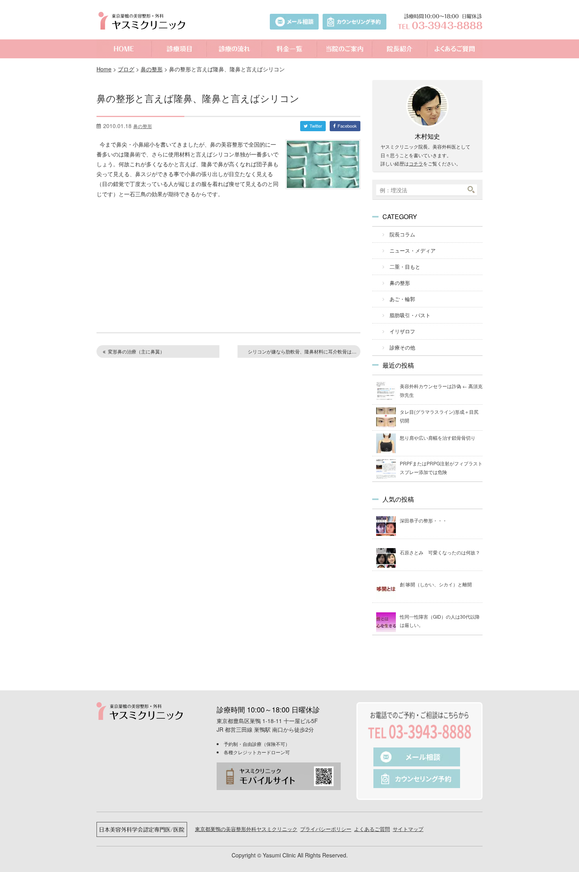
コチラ (416, 163)
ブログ (126, 69)
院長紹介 (399, 48)
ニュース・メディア (413, 250)
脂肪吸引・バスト (410, 315)
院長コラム (402, 234)
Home (103, 69)
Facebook (347, 126)
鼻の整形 (152, 69)
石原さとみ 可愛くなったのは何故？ (440, 552)
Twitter (316, 126)
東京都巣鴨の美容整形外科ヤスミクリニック (246, 829)
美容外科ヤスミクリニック (143, 21)
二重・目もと (405, 266)
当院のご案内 (344, 48)
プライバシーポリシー (325, 829)
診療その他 (402, 347)
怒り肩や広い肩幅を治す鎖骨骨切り (437, 437)
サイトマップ (408, 829)
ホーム (124, 48)
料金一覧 (289, 48)
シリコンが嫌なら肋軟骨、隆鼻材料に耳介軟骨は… (302, 351)
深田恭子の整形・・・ (423, 520)
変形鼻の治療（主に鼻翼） (136, 351)
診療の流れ (234, 48)
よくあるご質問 (454, 48)
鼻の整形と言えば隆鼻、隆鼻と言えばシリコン (197, 98)
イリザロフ (402, 331)
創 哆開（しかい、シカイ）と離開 (436, 584)
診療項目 (179, 48)
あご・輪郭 (402, 299)
